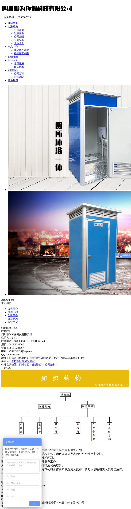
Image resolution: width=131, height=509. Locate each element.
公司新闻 (19, 73)
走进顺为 (37, 364)
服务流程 (19, 67)
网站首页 (24, 364)
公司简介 (19, 30)
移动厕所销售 (21, 53)
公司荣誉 (19, 36)
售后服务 (19, 63)
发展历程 (19, 33)
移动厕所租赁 (21, 50)
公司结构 (19, 40)
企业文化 (19, 43)
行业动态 (19, 77)
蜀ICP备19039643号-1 (23, 361)
